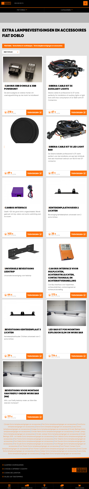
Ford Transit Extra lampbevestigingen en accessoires (39, 446)
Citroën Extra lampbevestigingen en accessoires (22, 424)
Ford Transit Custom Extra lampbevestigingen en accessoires (53, 449)
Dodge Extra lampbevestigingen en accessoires (49, 429)
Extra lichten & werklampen (23, 46)
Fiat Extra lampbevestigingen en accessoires (59, 424)
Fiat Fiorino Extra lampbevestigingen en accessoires (33, 439)
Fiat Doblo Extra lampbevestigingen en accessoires (33, 441)
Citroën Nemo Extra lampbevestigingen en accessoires (52, 432)
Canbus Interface (16, 208)
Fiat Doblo (8, 46)
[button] (11, 52)
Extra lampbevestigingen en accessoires (48, 46)
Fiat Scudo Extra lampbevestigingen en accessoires (33, 444)
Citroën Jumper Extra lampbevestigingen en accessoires (57, 434)
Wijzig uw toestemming (13, 477)
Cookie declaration (12, 473)
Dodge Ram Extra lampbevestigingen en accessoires (60, 454)
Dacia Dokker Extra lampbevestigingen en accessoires (56, 451)
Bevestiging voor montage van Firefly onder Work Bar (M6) (21, 393)
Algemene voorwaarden (14, 465)
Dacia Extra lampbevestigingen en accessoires (53, 427)
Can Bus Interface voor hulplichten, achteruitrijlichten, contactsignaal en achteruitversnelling (63, 275)
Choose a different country (15, 469)
